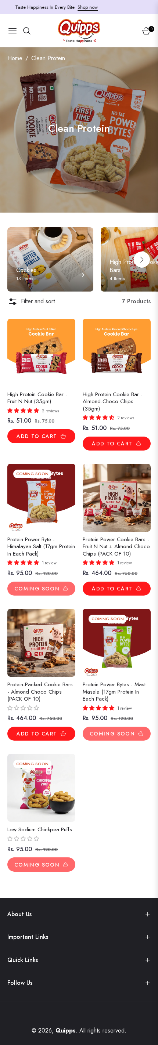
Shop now (80, 7)
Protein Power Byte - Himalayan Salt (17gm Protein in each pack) (41, 547)
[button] (142, 260)
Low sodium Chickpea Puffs (39, 830)
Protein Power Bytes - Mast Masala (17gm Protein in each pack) (114, 692)
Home (14, 58)
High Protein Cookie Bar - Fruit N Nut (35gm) (37, 398)
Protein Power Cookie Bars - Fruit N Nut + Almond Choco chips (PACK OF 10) (116, 547)
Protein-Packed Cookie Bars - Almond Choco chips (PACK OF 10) (40, 692)
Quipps (65, 1030)
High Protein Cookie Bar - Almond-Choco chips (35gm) (113, 402)
